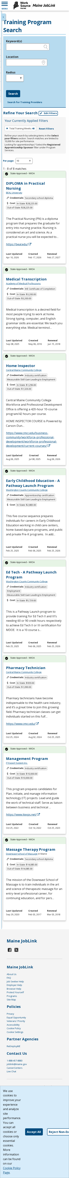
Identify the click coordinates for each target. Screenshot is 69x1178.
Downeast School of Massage (22, 853)
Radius (10, 72)
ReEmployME (13, 1046)
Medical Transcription (26, 279)
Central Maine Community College (24, 370)
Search (13, 94)
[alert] (34, 174)
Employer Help (14, 985)
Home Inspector (20, 365)
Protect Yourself (15, 992)
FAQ (9, 977)
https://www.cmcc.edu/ (20, 724)
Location (12, 57)
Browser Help (14, 988)
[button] (4, 5)
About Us (11, 974)
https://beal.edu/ (17, 244)
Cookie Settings (15, 1032)
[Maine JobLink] (34, 5)
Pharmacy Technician (25, 667)
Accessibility (13, 1024)
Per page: (8, 160)
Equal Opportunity (16, 1017)
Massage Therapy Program (30, 849)
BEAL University (14, 192)
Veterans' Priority (16, 1021)
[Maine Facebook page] (10, 950)
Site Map (11, 999)
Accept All (34, 1132)
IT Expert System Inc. (17, 763)
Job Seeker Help (15, 981)
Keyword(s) (14, 41)
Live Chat (11, 1071)
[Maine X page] (16, 950)
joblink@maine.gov (17, 1064)
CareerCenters (14, 1067)
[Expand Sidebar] (3, 17)
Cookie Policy (14, 1028)
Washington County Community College (27, 490)
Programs (12, 996)
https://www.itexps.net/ (21, 814)
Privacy (10, 1013)
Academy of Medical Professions (23, 283)
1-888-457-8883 (14, 1060)
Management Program (27, 758)
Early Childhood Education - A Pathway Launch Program (33, 483)
